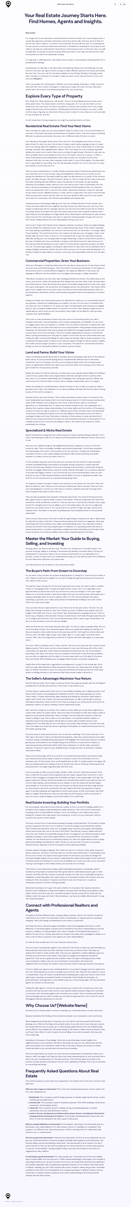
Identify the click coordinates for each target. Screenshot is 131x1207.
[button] (115, 4)
